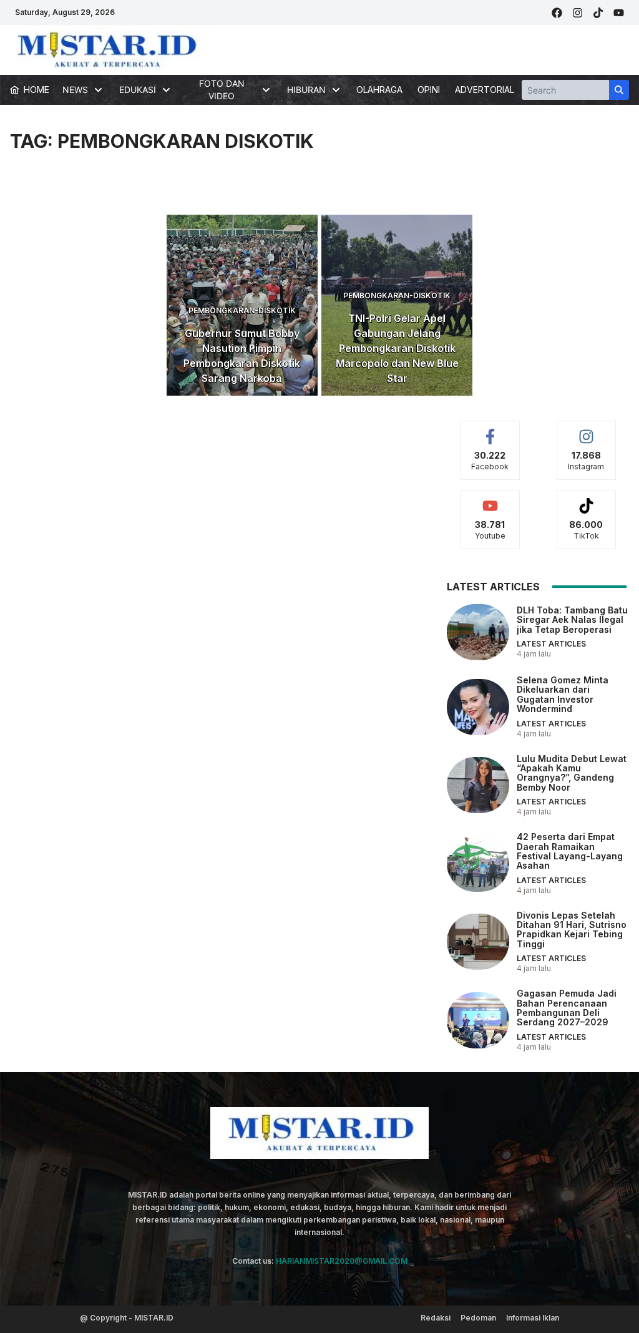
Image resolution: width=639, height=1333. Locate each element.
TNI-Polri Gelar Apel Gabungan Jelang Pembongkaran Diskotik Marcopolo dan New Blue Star (397, 348)
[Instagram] (577, 12)
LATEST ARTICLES (551, 643)
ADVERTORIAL (484, 89)
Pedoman (478, 1317)
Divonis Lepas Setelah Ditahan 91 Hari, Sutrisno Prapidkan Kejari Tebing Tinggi (572, 929)
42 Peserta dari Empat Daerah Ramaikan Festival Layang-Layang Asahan (570, 851)
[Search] (619, 90)
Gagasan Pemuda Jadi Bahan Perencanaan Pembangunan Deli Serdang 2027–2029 (567, 1007)
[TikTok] (598, 12)
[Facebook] (557, 12)
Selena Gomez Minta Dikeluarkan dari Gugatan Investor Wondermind (562, 694)
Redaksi (436, 1317)
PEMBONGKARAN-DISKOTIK (242, 310)
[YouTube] (618, 12)
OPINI (428, 89)
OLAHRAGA (379, 89)
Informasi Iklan (532, 1317)
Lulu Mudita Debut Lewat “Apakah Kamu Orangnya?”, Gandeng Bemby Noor (572, 773)
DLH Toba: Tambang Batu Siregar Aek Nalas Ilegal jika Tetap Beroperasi (572, 620)
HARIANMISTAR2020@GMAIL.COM (341, 1261)
